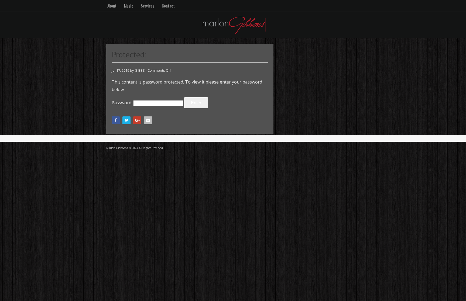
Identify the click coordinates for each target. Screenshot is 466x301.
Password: (122, 103)
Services (147, 6)
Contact (168, 6)
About (111, 6)
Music (128, 6)
